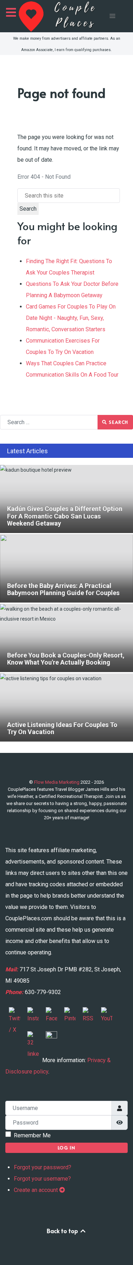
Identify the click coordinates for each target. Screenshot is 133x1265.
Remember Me (32, 1135)
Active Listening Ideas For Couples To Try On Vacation (59, 678)
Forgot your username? (42, 1178)
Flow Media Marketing (57, 782)
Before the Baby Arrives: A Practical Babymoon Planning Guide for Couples (63, 544)
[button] (112, 16)
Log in (67, 1147)
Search (28, 208)
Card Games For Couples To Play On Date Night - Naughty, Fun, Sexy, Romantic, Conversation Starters (71, 318)
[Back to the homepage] (64, 16)
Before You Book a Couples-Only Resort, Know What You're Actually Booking (66, 614)
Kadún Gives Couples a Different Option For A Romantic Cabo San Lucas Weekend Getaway (61, 475)
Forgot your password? (42, 1167)
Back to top (63, 1231)
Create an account (36, 1190)
